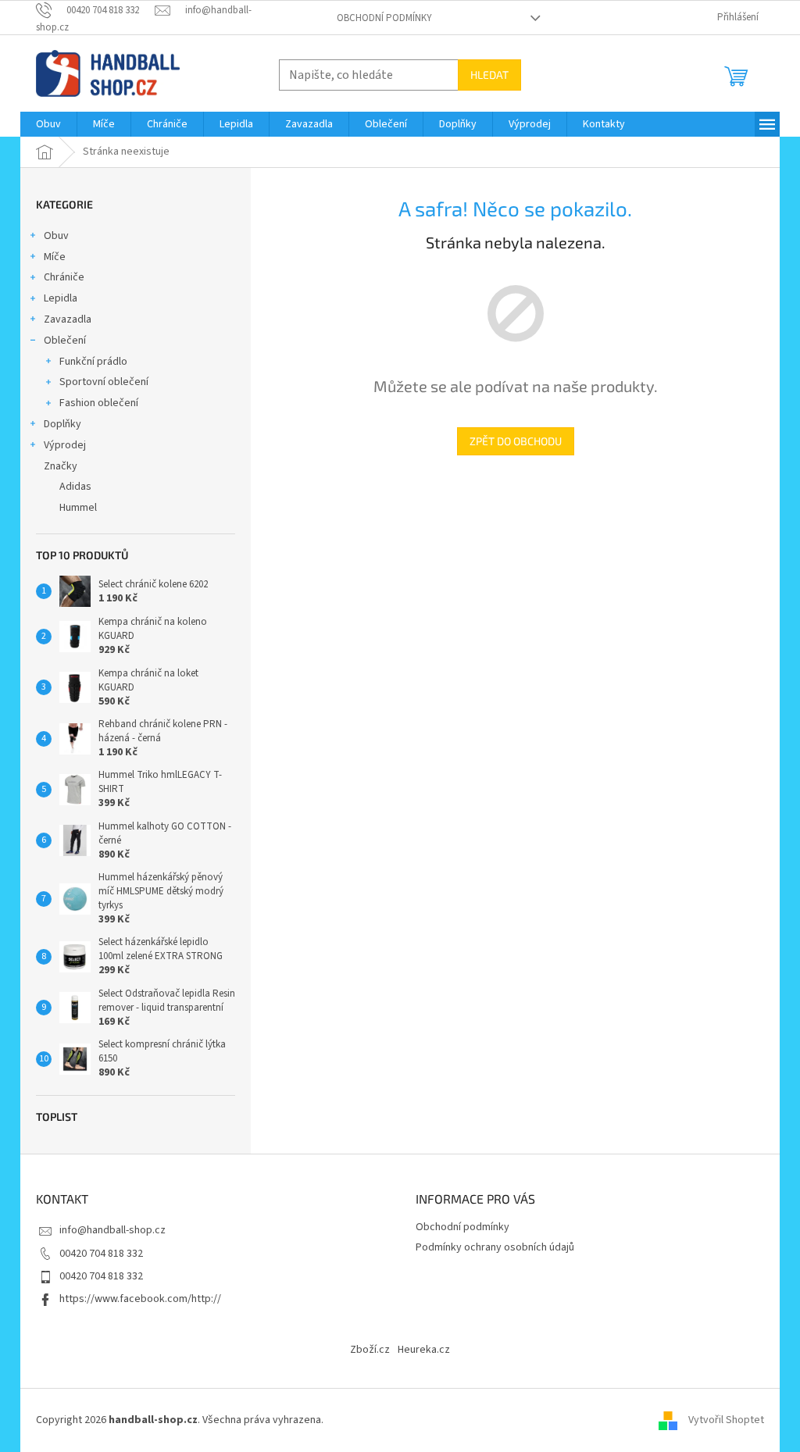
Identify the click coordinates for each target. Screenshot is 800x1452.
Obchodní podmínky (384, 18)
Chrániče (64, 277)
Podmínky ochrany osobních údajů (495, 1247)
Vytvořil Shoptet (726, 1420)
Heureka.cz (424, 1349)
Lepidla (60, 298)
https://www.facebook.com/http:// (140, 1299)
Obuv (56, 236)
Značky (60, 466)
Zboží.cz (370, 1349)
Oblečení (65, 340)
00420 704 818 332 (101, 1253)
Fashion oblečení (98, 403)
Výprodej (65, 445)
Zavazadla (67, 319)
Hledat (489, 74)
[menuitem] (48, 124)
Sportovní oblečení (103, 382)
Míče (55, 257)
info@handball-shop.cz (112, 1230)
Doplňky (62, 424)
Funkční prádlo (93, 361)
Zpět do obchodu (516, 441)
